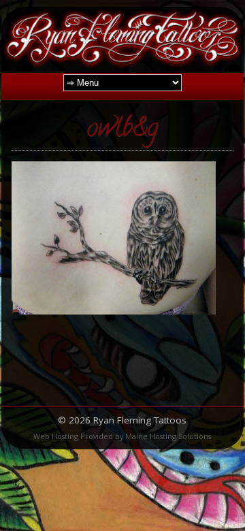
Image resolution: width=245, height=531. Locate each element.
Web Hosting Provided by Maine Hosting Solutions (122, 436)
